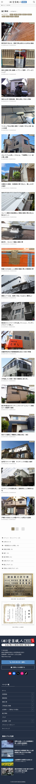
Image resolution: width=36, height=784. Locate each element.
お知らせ (7, 541)
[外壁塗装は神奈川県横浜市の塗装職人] (18, 2)
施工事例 (8, 557)
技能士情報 (8, 549)
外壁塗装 (4, 694)
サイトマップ (6, 728)
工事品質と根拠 (6, 705)
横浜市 (11, 14)
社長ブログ (8, 560)
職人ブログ (8, 564)
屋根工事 (4, 702)
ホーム (4, 690)
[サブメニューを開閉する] (32, 694)
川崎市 (15, 14)
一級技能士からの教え (11, 545)
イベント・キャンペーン (12, 538)
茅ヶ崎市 (16, 16)
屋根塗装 (4, 698)
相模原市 (24, 14)
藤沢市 (3, 16)
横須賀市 (29, 14)
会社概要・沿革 (6, 721)
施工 (6, 553)
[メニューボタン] (2, 2)
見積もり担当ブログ (11, 568)
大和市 (12, 16)
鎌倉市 (20, 14)
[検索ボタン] (34, 2)
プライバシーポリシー (8, 725)
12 (23, 529)
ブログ (4, 717)
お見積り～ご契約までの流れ (10, 709)
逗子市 (7, 16)
